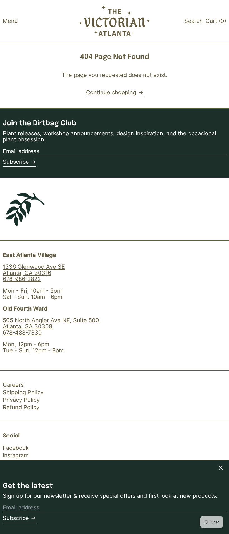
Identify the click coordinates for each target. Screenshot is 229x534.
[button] (193, 21)
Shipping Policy (23, 392)
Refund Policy (21, 407)
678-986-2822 (22, 279)
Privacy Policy (21, 399)
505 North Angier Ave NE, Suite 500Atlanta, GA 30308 (51, 323)
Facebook (16, 448)
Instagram (15, 455)
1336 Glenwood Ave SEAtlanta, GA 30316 (34, 269)
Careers (13, 384)
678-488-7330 (22, 332)
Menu (10, 21)
